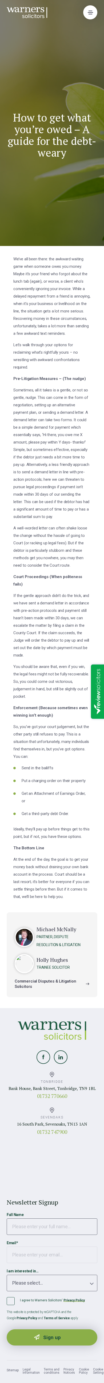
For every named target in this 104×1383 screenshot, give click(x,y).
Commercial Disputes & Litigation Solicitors (45, 984)
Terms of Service (57, 1318)
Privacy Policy (74, 1300)
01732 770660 (52, 1095)
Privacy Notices (69, 1371)
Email (12, 1243)
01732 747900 (52, 1131)
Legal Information (31, 1371)
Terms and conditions (51, 1371)
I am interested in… (23, 1271)
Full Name (15, 1215)
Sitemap (13, 1370)
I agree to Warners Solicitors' (52, 1300)
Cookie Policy (84, 1371)
